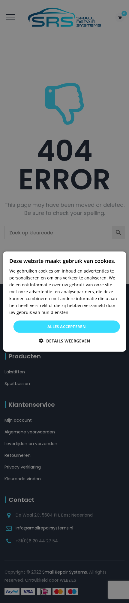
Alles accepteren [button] (66, 326)
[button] (64, 340)
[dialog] (64, 301)
